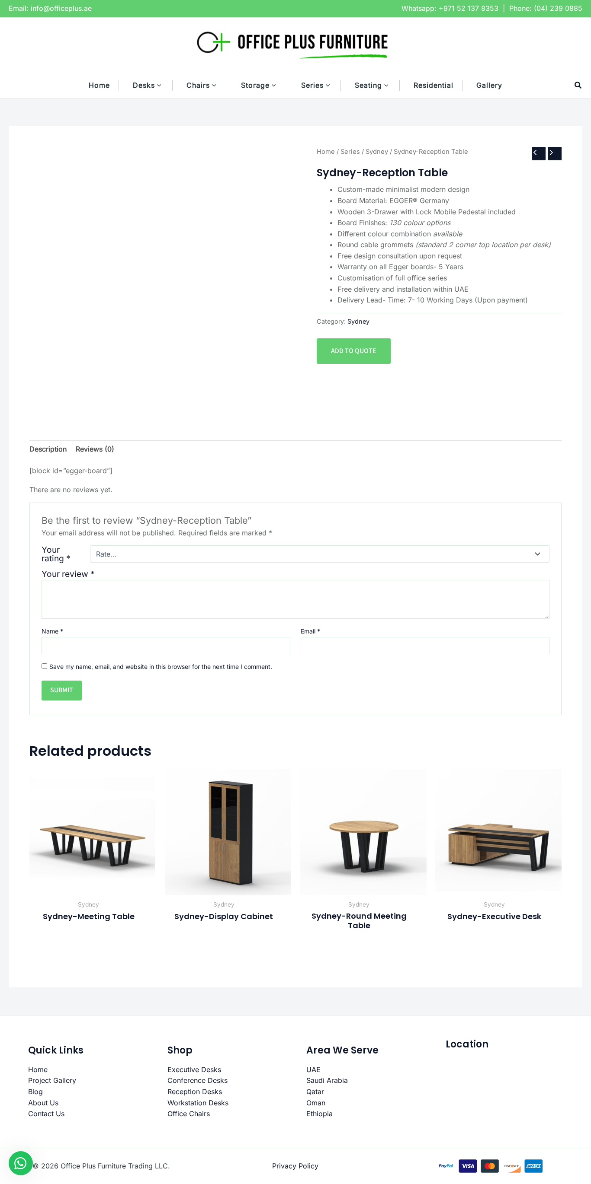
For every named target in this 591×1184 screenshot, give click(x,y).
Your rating (56, 554)
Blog (35, 1091)
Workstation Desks (197, 1102)
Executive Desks (194, 1069)
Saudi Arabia (327, 1080)
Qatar (315, 1091)
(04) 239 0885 (558, 8)
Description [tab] (48, 449)
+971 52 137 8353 (468, 8)
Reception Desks (194, 1091)
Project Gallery (52, 1080)
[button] (163, 85)
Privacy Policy (295, 1166)
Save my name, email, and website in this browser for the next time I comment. (160, 666)
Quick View (92, 886)
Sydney (377, 152)
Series (350, 152)
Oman (315, 1102)
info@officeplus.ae (61, 8)
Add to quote (353, 351)
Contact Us (46, 1113)
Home (326, 152)
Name (52, 631)
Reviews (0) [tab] (95, 449)
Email (310, 631)
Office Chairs (188, 1113)
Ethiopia (319, 1113)
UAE (313, 1069)
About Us (43, 1102)
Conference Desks (197, 1080)
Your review (68, 574)
